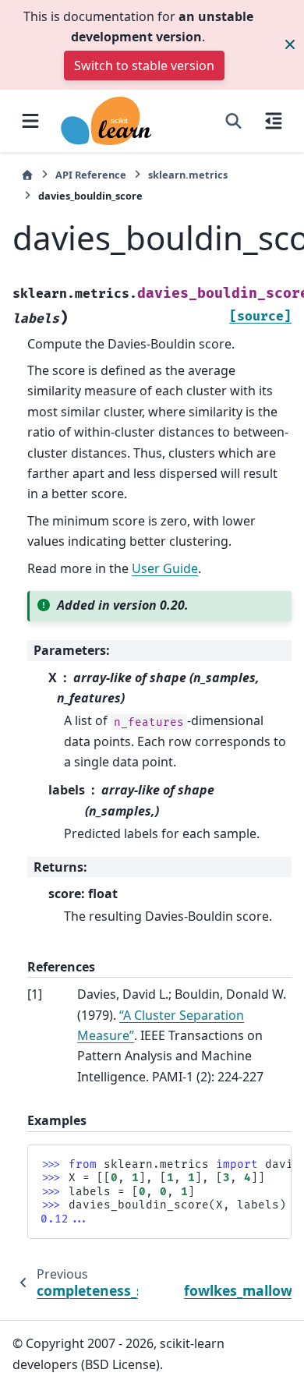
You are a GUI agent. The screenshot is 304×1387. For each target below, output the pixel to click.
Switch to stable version (144, 65)
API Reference (90, 175)
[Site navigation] (30, 121)
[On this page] (274, 121)
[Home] (27, 175)
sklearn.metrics (188, 175)
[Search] (233, 121)
